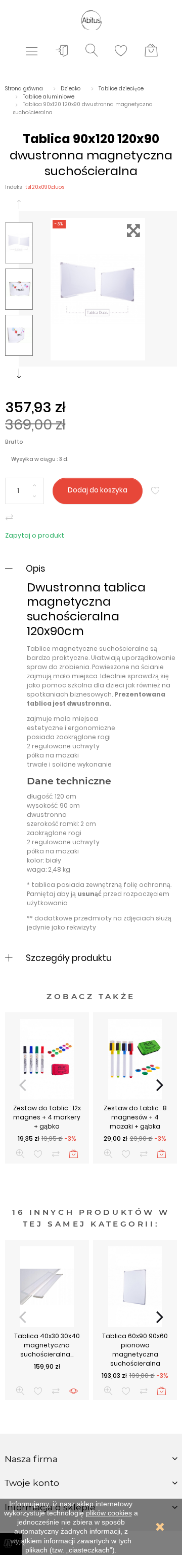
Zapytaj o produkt (34, 535)
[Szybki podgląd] (20, 1153)
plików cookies (109, 1513)
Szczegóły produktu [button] (69, 958)
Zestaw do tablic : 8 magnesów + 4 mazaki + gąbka (135, 1117)
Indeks (13, 187)
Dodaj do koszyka (97, 490)
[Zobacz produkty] (73, 1390)
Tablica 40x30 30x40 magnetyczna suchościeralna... (47, 1345)
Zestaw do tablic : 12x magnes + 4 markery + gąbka (47, 1117)
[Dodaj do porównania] (9, 517)
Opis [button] (35, 569)
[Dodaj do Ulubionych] (155, 490)
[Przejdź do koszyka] (151, 50)
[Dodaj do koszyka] (73, 1153)
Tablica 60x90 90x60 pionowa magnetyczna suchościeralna (135, 1350)
